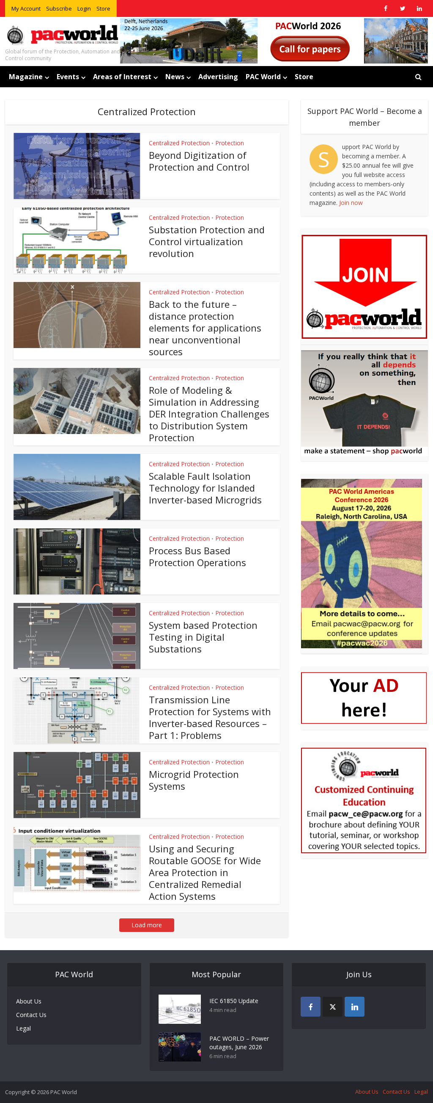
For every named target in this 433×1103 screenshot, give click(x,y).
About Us (28, 1001)
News (174, 76)
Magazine (26, 76)
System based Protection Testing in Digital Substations (203, 637)
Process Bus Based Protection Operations (197, 556)
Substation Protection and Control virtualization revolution (207, 241)
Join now (351, 203)
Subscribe (59, 8)
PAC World (263, 76)
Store (103, 8)
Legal (23, 1028)
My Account (26, 8)
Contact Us (31, 1015)
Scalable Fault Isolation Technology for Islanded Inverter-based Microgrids (205, 488)
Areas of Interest (122, 76)
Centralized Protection (179, 143)
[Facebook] (311, 1007)
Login (84, 8)
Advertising (218, 76)
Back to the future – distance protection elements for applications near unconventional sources (205, 328)
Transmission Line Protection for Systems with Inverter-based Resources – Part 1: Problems (210, 717)
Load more (147, 925)
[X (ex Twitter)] (333, 1007)
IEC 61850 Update (233, 1001)
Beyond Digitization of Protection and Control (199, 161)
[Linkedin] (354, 1007)
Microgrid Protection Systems (194, 780)
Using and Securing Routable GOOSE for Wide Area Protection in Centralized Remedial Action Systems (205, 872)
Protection (229, 143)
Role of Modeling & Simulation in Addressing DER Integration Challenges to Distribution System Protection (209, 414)
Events (68, 76)
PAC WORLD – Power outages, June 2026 (239, 1042)
